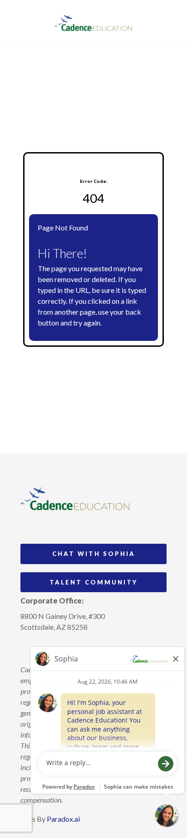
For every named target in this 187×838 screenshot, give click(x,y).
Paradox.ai (63, 818)
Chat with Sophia (93, 553)
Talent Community (93, 582)
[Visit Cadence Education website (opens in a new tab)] (93, 22)
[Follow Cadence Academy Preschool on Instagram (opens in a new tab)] (27, 648)
